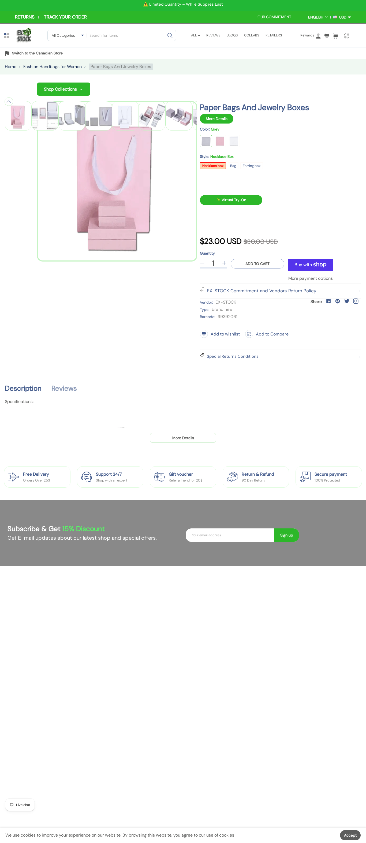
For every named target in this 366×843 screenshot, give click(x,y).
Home (10, 66)
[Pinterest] (337, 301)
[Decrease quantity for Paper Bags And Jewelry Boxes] (202, 263)
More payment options (310, 278)
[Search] (170, 35)
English (315, 17)
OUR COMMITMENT (274, 16)
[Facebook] (328, 301)
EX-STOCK (225, 302)
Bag (233, 165)
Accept (350, 835)
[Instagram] (355, 301)
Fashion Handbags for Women (52, 66)
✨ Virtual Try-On (231, 199)
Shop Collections (60, 89)
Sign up (286, 535)
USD (341, 17)
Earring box (251, 165)
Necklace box (212, 165)
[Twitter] (346, 301)
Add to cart (257, 263)
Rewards (307, 35)
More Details (216, 118)
